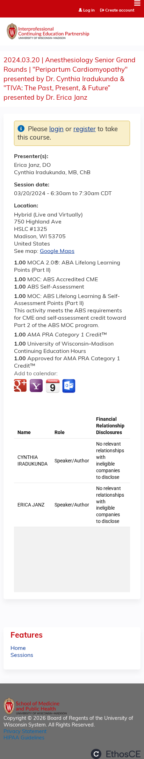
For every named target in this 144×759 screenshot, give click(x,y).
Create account (119, 10)
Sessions (21, 655)
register (84, 129)
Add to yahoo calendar (37, 386)
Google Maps (57, 251)
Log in (89, 11)
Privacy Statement (24, 732)
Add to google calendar (21, 386)
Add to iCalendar (52, 386)
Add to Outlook (69, 386)
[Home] (72, 29)
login (56, 129)
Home (18, 648)
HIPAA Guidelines (23, 738)
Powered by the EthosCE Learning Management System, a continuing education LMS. (116, 754)
